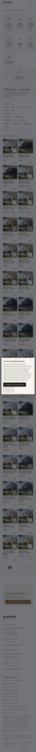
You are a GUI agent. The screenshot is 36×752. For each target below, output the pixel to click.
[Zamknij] (32, 360)
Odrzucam (8, 390)
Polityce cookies (8, 379)
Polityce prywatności (22, 379)
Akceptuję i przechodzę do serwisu (14, 384)
